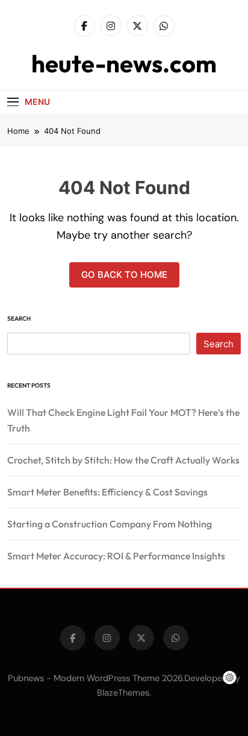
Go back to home (124, 274)
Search (19, 318)
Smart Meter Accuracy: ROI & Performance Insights (116, 556)
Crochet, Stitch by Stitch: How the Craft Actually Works (123, 460)
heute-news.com (124, 63)
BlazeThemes (123, 692)
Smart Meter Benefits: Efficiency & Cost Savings (107, 492)
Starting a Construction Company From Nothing (109, 524)
